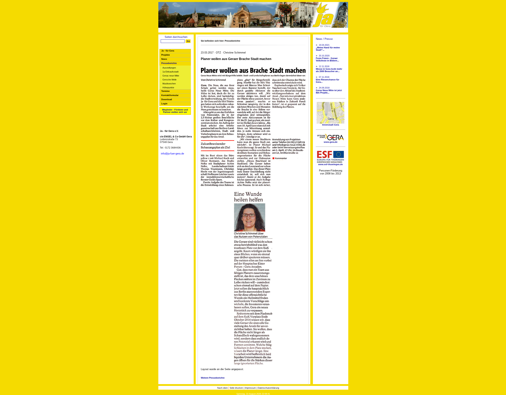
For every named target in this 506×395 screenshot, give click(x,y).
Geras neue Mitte (170, 76)
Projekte (165, 55)
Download (166, 99)
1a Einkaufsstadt (170, 72)
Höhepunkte (168, 88)
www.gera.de (330, 142)
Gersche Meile (169, 80)
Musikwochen (169, 84)
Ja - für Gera (167, 50)
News (164, 59)
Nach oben (222, 388)
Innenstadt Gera (330, 125)
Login (164, 103)
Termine (165, 91)
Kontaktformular (169, 95)
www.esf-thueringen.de (330, 164)
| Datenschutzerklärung (268, 388)
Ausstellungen (169, 68)
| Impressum (250, 388)
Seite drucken (236, 388)
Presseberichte (169, 63)
